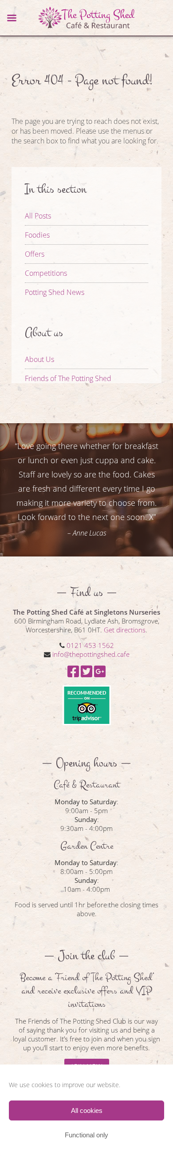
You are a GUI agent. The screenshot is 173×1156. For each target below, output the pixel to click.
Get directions (124, 629)
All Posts (38, 216)
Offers (34, 254)
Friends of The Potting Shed (68, 378)
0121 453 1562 (90, 645)
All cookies (86, 1110)
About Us (39, 359)
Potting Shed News (54, 292)
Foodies (37, 235)
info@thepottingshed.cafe (91, 654)
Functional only (86, 1135)
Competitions (46, 273)
